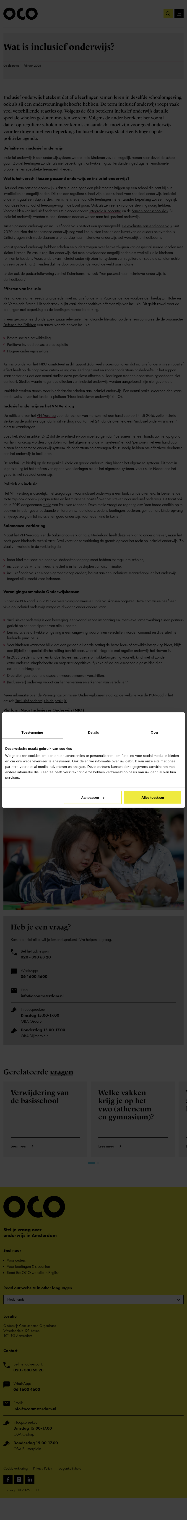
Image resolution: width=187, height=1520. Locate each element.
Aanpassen (90, 797)
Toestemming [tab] (32, 732)
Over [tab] (154, 732)
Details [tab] (93, 732)
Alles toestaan (152, 797)
